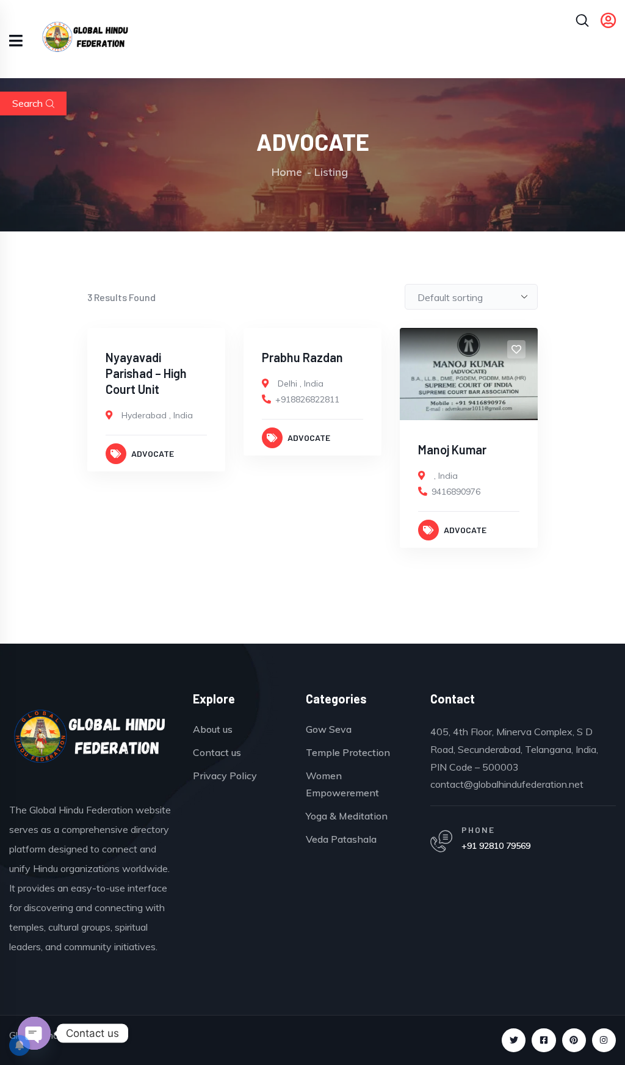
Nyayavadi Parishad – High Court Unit (146, 373)
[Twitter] (514, 1040)
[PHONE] (441, 841)
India (183, 415)
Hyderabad (144, 415)
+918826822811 (307, 399)
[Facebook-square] (543, 1040)
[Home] (90, 740)
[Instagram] (604, 1040)
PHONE (478, 829)
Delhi (287, 383)
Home (287, 172)
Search (27, 103)
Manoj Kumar (452, 449)
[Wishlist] (204, 349)
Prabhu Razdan (302, 357)
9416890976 (456, 491)
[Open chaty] (34, 1033)
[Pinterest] (574, 1040)
